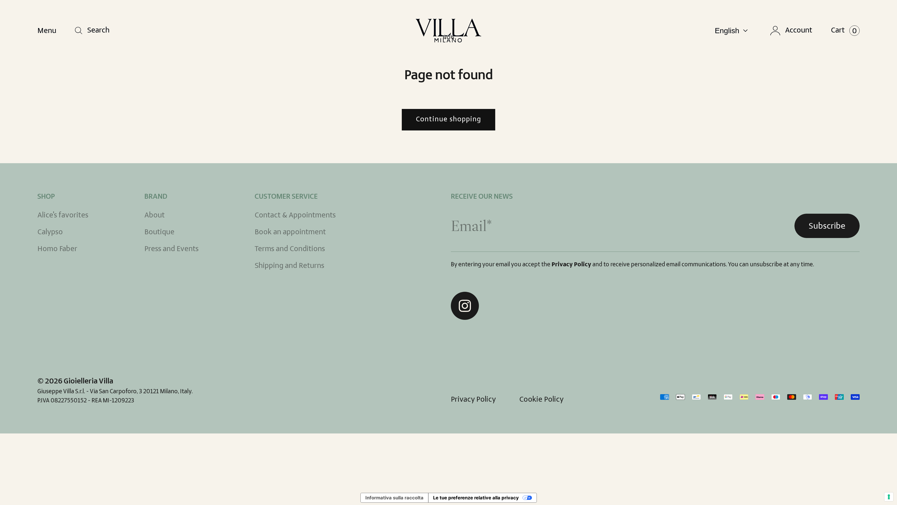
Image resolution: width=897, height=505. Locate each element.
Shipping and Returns (289, 266)
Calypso (50, 232)
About (154, 215)
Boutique (159, 232)
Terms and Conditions (290, 249)
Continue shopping (448, 119)
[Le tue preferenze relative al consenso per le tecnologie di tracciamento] (888, 496)
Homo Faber (57, 249)
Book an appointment (290, 232)
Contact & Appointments (295, 215)
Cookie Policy (541, 400)
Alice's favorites (62, 215)
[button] (92, 30)
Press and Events (171, 249)
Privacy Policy (571, 265)
